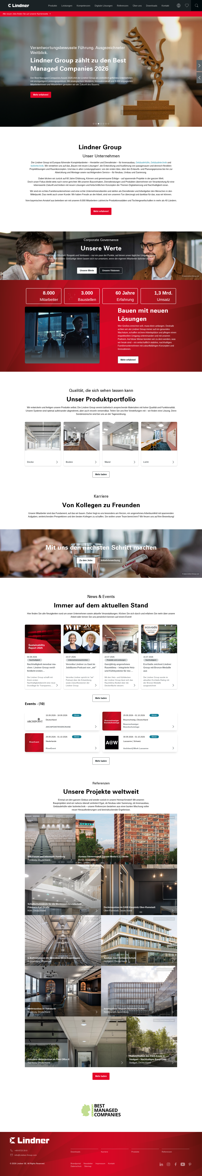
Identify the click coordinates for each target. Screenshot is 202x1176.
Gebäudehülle (143, 162)
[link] (43, 639)
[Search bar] (196, 5)
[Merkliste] (187, 5)
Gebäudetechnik (159, 162)
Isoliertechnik (37, 166)
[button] (93, 123)
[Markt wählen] (179, 5)
